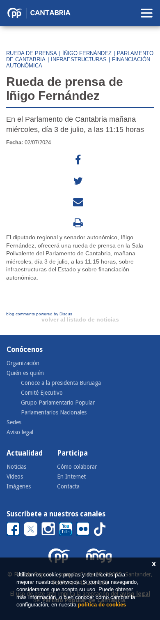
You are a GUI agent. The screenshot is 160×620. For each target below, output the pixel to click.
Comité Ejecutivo (42, 392)
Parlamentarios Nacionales (54, 412)
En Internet (71, 476)
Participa (72, 453)
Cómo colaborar (77, 466)
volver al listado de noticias (80, 319)
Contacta (68, 486)
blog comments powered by (39, 314)
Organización (23, 363)
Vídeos (15, 476)
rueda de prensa (31, 53)
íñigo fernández (87, 53)
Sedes (14, 422)
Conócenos (25, 349)
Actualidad (25, 453)
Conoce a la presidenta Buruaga (61, 382)
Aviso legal (20, 432)
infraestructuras (79, 59)
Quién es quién (25, 373)
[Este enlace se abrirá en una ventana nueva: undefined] (78, 160)
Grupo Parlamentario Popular (58, 402)
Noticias (16, 466)
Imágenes (19, 486)
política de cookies (102, 604)
